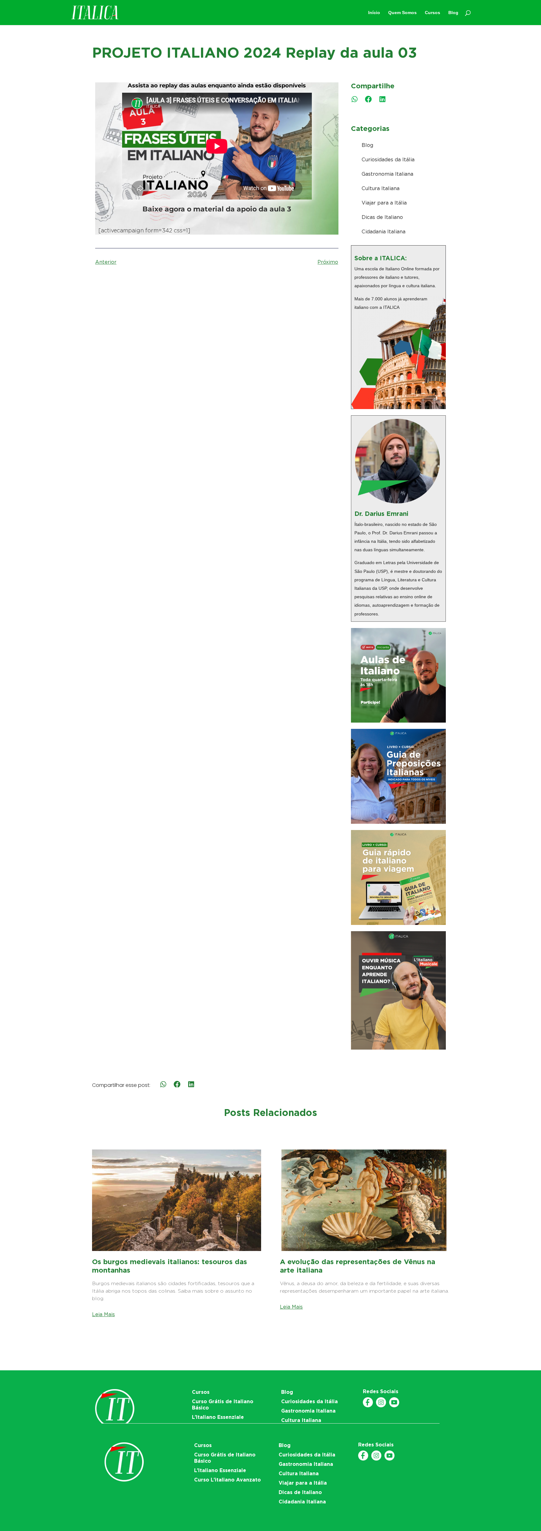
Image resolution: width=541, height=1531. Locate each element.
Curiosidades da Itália (388, 160)
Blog (367, 145)
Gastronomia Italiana (387, 174)
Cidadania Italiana (383, 232)
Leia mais (103, 1314)
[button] (354, 99)
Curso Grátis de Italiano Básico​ (222, 1405)
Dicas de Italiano (382, 217)
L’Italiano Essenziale (218, 1417)
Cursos (200, 1392)
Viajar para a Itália (384, 203)
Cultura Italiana (380, 188)
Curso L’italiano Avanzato (227, 1480)
